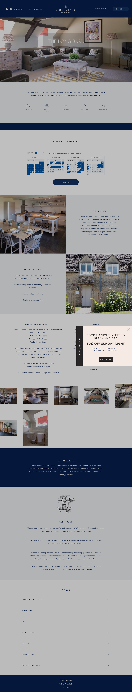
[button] (128, 329)
